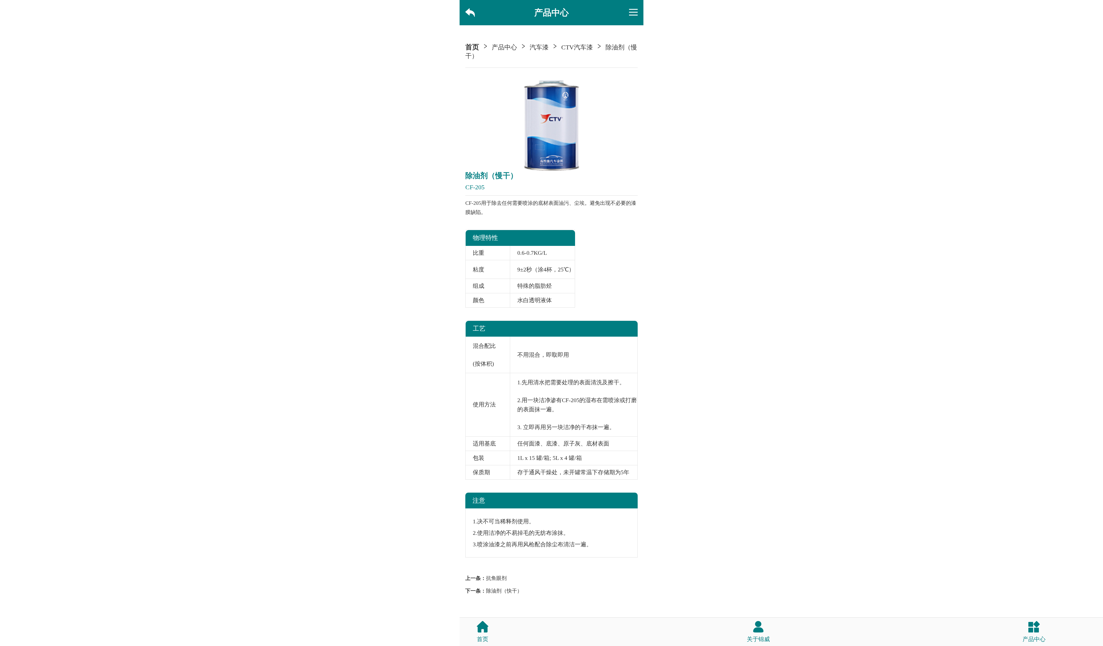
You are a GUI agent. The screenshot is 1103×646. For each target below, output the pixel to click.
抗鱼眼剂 (496, 578)
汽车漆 (539, 47)
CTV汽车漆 (577, 47)
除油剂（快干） (504, 591)
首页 (472, 47)
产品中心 (504, 47)
